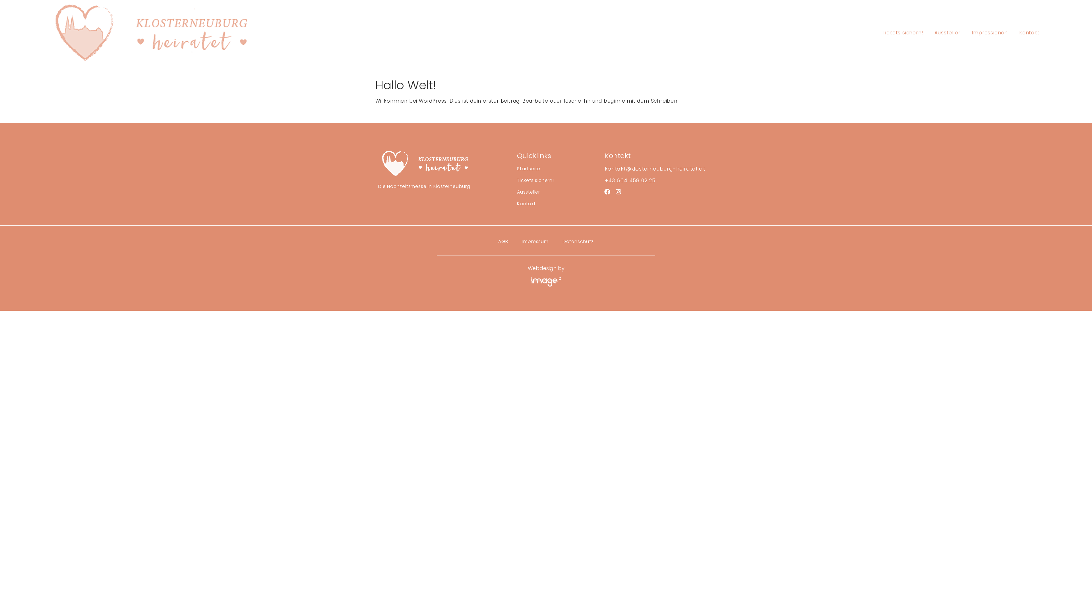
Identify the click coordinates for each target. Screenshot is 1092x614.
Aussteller (947, 32)
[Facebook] (607, 191)
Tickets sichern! (902, 32)
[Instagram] (618, 191)
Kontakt (1029, 32)
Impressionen (990, 32)
